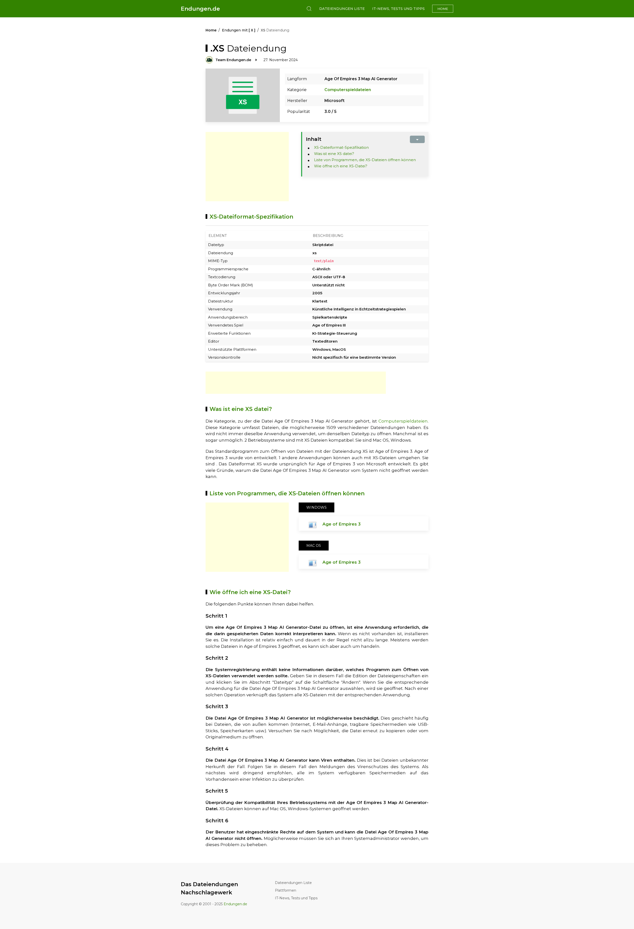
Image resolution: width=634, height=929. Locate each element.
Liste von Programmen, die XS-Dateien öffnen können (365, 159)
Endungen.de (200, 8)
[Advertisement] (247, 166)
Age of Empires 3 (341, 524)
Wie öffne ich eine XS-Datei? (340, 166)
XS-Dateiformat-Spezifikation (341, 147)
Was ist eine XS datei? (334, 153)
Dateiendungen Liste (342, 8)
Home (442, 9)
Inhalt (313, 139)
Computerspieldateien (347, 89)
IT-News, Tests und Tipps (398, 8)
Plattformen (285, 890)
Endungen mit (238, 30)
